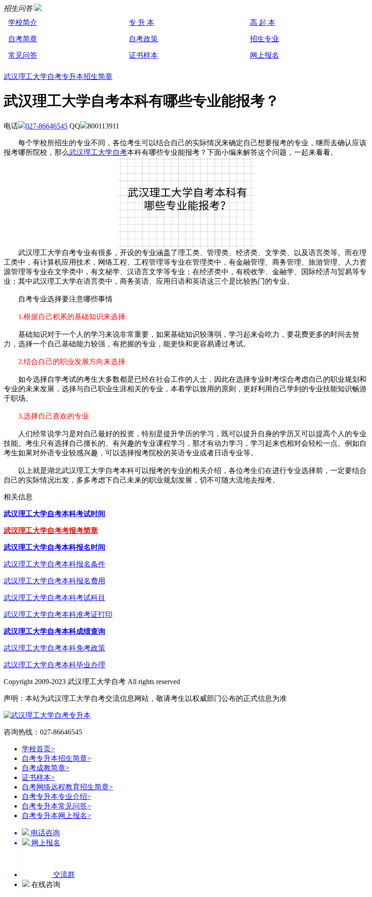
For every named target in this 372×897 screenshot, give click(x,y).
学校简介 (22, 22)
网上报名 (264, 55)
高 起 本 (262, 22)
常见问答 (22, 55)
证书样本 (143, 55)
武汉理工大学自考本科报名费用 (54, 581)
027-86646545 (46, 126)
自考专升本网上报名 (56, 815)
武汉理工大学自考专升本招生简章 (58, 76)
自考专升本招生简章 (56, 758)
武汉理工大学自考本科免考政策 (54, 648)
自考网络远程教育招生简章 (67, 787)
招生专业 (264, 39)
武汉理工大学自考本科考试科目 (54, 597)
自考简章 (22, 39)
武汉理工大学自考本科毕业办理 (54, 665)
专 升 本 (141, 22)
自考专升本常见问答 (56, 806)
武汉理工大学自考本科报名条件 (54, 564)
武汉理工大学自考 (98, 152)
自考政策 (143, 39)
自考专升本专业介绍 (56, 796)
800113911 (103, 126)
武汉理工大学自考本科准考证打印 (58, 614)
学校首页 (38, 749)
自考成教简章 (45, 768)
